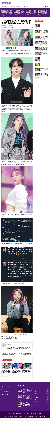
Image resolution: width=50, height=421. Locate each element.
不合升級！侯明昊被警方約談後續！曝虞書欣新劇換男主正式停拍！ (44, 58)
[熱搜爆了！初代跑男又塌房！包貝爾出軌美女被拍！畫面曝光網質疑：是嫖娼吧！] (40, 11)
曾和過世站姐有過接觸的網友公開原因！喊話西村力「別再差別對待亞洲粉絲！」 (44, 32)
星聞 (5, 6)
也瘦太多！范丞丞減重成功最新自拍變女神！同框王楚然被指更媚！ (21, 12)
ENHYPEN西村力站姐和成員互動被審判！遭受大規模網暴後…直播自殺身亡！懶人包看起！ (44, 26)
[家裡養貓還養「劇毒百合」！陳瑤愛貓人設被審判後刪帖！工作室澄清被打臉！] (3, 11)
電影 (17, 6)
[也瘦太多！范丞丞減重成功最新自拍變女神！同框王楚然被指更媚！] (15, 11)
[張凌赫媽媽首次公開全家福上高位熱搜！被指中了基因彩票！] (37, 53)
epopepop (43, 416)
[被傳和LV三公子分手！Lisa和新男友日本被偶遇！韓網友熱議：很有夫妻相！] (37, 42)
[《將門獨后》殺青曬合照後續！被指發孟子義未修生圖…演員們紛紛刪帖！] (37, 48)
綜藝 (11, 6)
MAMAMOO (9, 336)
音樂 (14, 6)
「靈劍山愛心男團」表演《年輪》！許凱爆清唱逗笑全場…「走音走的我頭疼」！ (9, 354)
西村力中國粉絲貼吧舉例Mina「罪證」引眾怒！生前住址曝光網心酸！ (44, 63)
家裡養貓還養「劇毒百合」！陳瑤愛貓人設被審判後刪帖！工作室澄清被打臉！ (6, 12)
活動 (20, 6)
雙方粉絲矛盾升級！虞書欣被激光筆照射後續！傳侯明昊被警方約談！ (44, 69)
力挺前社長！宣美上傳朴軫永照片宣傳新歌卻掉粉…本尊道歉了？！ (25, 354)
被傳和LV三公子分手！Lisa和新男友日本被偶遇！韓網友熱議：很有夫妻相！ (44, 43)
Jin (6, 336)
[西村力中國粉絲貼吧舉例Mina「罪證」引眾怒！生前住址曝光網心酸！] (37, 64)
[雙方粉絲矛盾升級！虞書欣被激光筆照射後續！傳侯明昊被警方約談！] (37, 69)
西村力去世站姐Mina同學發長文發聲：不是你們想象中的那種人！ (44, 37)
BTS (4, 336)
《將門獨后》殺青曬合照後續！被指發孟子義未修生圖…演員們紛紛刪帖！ (44, 48)
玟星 (12, 336)
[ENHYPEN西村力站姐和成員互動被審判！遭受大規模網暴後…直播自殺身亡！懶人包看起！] (37, 25)
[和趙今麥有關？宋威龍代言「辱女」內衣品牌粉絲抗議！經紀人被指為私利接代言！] (20, 403)
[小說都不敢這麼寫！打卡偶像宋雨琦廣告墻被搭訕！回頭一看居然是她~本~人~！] (20, 396)
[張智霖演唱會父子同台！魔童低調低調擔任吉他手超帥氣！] (20, 390)
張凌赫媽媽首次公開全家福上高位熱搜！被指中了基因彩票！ (44, 53)
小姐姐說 (23, 6)
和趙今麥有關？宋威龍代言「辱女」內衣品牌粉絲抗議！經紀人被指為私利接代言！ (25, 404)
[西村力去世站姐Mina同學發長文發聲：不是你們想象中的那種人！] (37, 37)
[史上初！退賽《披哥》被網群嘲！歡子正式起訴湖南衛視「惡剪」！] (27, 11)
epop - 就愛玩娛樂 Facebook (6, 391)
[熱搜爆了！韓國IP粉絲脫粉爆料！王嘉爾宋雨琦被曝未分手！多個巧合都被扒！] (37, 74)
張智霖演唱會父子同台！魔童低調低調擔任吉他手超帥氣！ (27, 390)
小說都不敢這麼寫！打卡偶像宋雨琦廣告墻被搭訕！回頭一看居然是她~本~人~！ (25, 397)
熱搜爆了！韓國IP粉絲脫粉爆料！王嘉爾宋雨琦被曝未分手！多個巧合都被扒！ (44, 75)
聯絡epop (28, 6)
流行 (35, 401)
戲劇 (8, 6)
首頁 (3, 6)
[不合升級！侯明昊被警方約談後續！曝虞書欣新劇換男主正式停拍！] (37, 59)
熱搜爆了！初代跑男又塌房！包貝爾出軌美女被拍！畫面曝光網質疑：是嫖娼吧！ (43, 12)
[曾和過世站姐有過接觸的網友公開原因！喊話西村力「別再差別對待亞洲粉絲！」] (37, 31)
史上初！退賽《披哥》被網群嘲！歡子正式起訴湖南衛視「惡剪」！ (33, 12)
